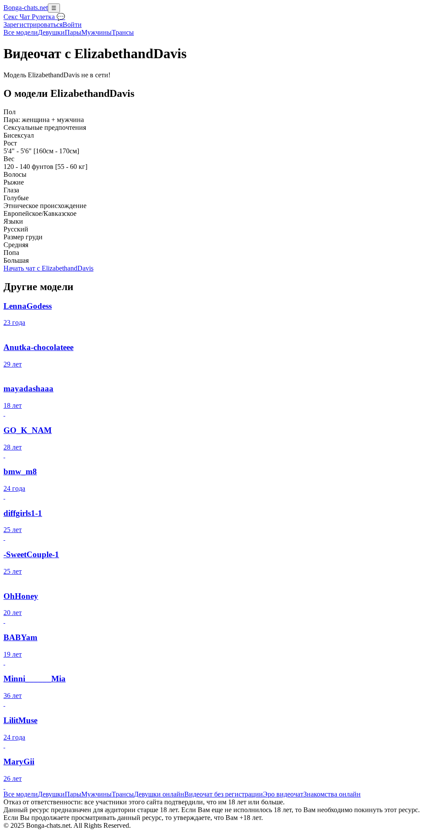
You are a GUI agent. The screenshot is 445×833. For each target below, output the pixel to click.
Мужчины (96, 32)
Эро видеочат (283, 794)
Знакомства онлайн (332, 794)
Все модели (20, 794)
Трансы (123, 32)
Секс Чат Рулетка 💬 (34, 16)
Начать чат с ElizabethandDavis (48, 268)
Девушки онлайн (159, 794)
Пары (73, 32)
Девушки (51, 32)
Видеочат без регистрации (223, 794)
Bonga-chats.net (25, 7)
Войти (72, 24)
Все (20, 32)
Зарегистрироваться (33, 24)
